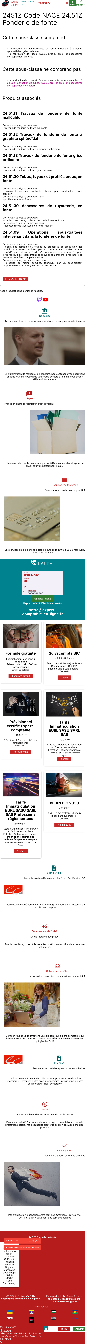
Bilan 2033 (65, 824)
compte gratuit (22, 676)
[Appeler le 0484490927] (49, 3)
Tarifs (64, 1328)
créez (65, 759)
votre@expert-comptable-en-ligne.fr (42, 612)
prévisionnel (22, 751)
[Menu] (67, 3)
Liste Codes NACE (15, 279)
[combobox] (42, 574)
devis (65, 677)
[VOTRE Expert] (46, 1328)
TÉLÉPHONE (32, 591)
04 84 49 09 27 (24, 1333)
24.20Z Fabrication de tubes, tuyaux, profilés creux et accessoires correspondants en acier (44, 84)
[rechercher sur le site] (1, 1342)
